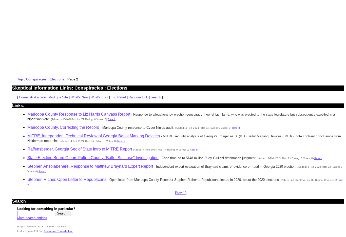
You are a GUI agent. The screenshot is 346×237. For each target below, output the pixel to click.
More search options (32, 218)
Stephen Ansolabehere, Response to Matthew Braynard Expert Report (90, 166)
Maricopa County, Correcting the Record (63, 127)
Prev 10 (180, 193)
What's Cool (99, 97)
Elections (57, 79)
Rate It (112, 119)
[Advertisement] (154, 37)
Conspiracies (36, 79)
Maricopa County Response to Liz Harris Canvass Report (78, 114)
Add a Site (38, 97)
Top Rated (118, 97)
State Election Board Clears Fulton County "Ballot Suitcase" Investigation (93, 158)
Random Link (138, 97)
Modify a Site (58, 97)
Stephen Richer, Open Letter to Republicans (66, 179)
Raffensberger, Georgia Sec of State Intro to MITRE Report (79, 149)
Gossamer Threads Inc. (58, 231)
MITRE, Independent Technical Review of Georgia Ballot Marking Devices (93, 136)
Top (20, 79)
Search (156, 97)
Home (23, 97)
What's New (79, 97)
